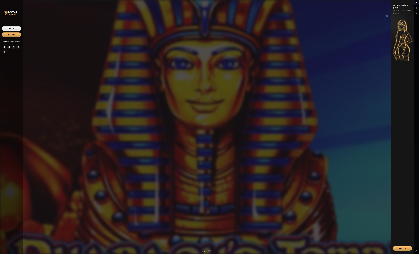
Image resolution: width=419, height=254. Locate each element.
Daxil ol (11, 29)
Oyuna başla (402, 248)
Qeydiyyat (11, 35)
